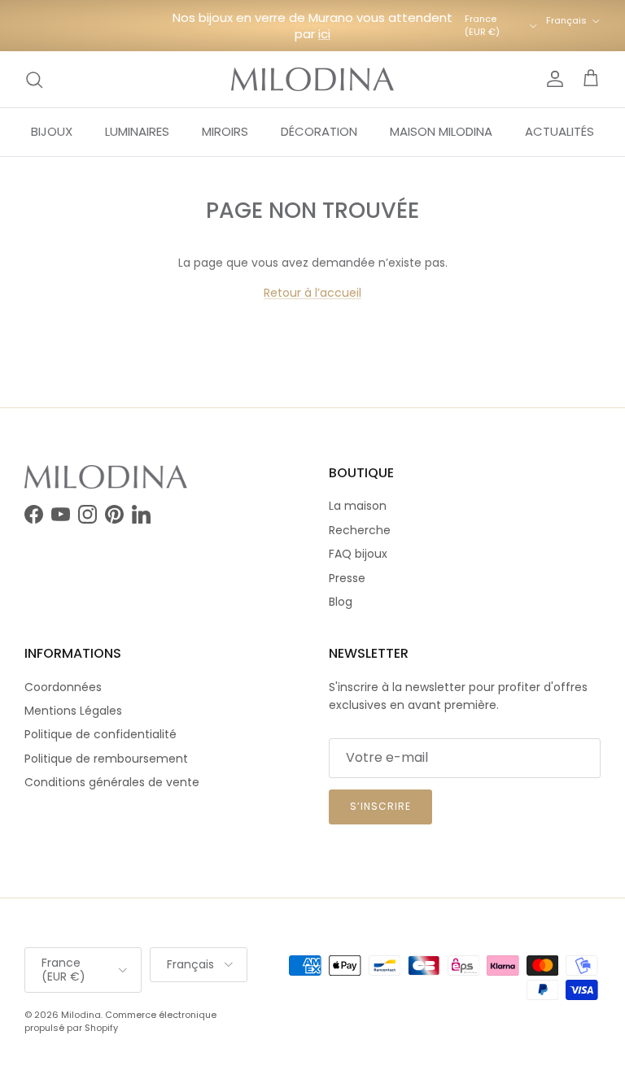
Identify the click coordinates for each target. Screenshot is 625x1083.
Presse (347, 578)
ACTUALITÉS (559, 131)
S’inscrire (380, 806)
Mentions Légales (73, 710)
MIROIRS (225, 131)
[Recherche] (34, 79)
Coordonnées (63, 687)
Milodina (81, 1014)
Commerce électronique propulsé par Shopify (120, 1020)
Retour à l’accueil (312, 293)
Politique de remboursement (106, 758)
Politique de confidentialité (100, 734)
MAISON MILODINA (441, 131)
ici (324, 33)
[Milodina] (312, 79)
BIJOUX (51, 131)
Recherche (360, 530)
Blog (340, 602)
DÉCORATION (319, 131)
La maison (358, 506)
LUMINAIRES (137, 131)
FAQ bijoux (358, 554)
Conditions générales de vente (111, 782)
